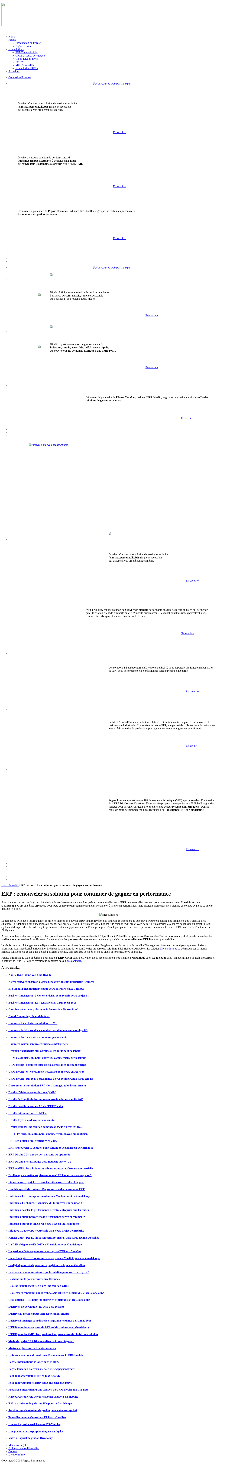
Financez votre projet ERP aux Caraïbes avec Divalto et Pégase (46, 1182)
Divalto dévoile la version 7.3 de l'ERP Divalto (35, 1106)
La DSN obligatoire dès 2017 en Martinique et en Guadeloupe (45, 1244)
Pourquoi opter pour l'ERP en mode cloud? (34, 1375)
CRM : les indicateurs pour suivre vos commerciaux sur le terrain (47, 1057)
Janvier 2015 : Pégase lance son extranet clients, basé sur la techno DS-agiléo (53, 1237)
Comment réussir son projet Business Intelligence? (38, 1043)
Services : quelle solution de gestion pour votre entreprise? (42, 1410)
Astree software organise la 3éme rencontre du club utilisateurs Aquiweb (51, 981)
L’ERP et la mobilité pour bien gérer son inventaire (38, 1313)
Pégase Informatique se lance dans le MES (33, 1361)
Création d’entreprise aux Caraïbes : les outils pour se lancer (44, 1050)
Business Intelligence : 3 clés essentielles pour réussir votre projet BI (48, 995)
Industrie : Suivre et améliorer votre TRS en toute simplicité (43, 1223)
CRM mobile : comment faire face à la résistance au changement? (47, 1064)
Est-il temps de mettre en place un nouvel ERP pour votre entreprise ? (50, 1175)
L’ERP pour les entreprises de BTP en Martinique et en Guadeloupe (48, 1327)
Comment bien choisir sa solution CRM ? (32, 1023)
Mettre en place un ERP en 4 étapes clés (32, 1348)
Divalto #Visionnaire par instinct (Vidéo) (32, 1092)
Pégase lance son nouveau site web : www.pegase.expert (41, 1368)
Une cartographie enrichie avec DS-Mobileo (34, 1424)
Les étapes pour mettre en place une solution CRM (38, 1285)
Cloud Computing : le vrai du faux (29, 1016)
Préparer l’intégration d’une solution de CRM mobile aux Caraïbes (48, 1389)
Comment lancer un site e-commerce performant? (37, 1037)
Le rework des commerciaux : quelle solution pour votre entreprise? (48, 1272)
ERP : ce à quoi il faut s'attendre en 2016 (32, 1140)
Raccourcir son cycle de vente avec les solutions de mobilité (43, 1396)
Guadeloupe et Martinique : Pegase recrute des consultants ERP (46, 1189)
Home (4, 885)
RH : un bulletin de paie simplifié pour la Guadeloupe (40, 1403)
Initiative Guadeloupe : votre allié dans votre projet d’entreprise (46, 1230)
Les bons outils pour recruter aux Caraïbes (34, 1278)
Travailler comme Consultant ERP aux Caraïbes (37, 1417)
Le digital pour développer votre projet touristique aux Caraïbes (46, 1265)
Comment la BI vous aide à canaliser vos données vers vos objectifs (47, 1030)
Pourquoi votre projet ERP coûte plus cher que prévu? (41, 1382)
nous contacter (73, 960)
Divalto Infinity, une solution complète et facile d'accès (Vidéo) (45, 1126)
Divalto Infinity (168, 948)
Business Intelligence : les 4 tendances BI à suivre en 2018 (42, 1002)
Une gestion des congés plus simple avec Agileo (35, 1431)
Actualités (13, 885)
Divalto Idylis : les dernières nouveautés (31, 1120)
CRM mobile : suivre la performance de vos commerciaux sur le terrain (50, 1078)
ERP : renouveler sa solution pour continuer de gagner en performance (50, 1147)
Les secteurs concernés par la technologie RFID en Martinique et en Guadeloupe (56, 1292)
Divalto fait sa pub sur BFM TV (27, 1113)
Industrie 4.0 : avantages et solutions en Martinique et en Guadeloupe (49, 1196)
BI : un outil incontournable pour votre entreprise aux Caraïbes (46, 988)
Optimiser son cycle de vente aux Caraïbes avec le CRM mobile (45, 1355)
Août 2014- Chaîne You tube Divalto (29, 974)
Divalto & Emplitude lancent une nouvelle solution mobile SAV (45, 1099)
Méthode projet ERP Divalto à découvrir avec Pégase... (41, 1341)
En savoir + (119, 132)
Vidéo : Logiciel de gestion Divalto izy (30, 1437)
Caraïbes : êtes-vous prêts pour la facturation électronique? (43, 1009)
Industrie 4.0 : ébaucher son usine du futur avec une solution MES (47, 1202)
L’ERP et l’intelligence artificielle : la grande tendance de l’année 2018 (49, 1320)
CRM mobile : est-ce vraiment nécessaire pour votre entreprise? (46, 1071)
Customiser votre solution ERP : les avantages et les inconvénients (47, 1085)
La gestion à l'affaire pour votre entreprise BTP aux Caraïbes (44, 1251)
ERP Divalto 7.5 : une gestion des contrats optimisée (39, 1154)
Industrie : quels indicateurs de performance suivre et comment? (46, 1216)
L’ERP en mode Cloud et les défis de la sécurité (36, 1306)
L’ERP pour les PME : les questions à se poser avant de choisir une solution (53, 1334)
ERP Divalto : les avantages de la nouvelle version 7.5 (40, 1161)
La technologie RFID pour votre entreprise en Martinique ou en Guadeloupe (54, 1258)
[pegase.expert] (112, 83)
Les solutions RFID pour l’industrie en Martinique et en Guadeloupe (49, 1299)
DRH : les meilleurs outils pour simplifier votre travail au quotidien (48, 1133)
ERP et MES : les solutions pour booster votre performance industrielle (50, 1168)
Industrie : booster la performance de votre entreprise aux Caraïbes (48, 1209)
